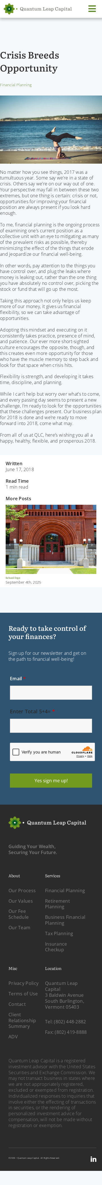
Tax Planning (59, 933)
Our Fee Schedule (18, 914)
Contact (17, 1004)
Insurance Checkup (56, 947)
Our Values (20, 901)
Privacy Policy (23, 983)
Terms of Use (23, 994)
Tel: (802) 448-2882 (65, 1022)
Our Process (22, 890)
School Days (13, 578)
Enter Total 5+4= (32, 711)
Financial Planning (16, 84)
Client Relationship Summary (22, 1020)
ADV (13, 1037)
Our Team (19, 927)
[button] (10, 545)
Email (18, 678)
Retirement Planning (57, 904)
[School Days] (51, 508)
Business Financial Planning (65, 920)
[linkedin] (93, 1159)
